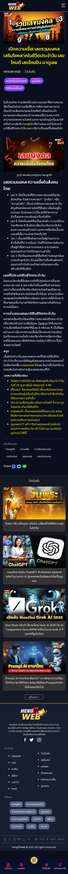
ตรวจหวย (17, 826)
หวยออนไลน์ (27, 365)
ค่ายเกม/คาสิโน (48, 779)
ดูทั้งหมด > (34, 697)
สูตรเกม (45, 786)
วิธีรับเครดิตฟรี (14, 88)
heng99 (28, 124)
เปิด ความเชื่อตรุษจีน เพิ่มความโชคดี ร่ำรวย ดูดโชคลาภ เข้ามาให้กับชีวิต (37, 404)
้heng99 (10, 449)
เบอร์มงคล (11, 456)
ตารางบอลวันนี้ (19, 819)
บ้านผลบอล (46, 773)
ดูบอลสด (36, 81)
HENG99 (16, 756)
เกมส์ (14, 789)
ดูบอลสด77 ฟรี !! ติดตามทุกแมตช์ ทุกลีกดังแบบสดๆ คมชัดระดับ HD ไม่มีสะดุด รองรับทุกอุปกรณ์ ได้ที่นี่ (36, 428)
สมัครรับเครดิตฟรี (16, 81)
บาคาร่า (15, 782)
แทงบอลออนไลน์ (35, 804)
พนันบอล (45, 760)
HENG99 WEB (11, 71)
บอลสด (44, 766)
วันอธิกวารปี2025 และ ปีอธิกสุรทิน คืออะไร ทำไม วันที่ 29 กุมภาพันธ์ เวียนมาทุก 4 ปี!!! (37, 383)
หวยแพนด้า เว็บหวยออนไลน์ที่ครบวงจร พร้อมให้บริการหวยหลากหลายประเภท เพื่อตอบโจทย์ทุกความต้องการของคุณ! (37, 415)
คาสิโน (15, 769)
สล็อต (15, 776)
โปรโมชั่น (30, 71)
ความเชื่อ (24, 449)
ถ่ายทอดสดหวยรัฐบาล (23, 812)
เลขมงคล (27, 456)
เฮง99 (44, 826)
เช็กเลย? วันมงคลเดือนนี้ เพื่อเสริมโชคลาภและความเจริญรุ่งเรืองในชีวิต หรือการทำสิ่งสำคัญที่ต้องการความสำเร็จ (37, 393)
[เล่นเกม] (34, 860)
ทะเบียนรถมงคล (43, 449)
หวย (14, 763)
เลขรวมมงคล (44, 456)
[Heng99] (26, 6)
